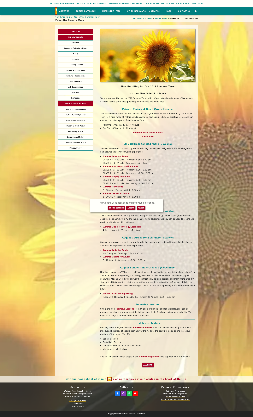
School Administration (75, 70)
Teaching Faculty (76, 65)
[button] (196, 11)
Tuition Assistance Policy (75, 142)
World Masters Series (175, 397)
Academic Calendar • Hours (75, 48)
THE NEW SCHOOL (75, 37)
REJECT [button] (141, 208)
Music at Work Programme (175, 394)
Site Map (75, 92)
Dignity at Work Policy (75, 126)
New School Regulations (76, 109)
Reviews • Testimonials (75, 76)
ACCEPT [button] (131, 208)
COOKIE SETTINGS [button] (116, 208)
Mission (75, 43)
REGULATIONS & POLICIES (75, 104)
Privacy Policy (76, 148)
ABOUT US (75, 31)
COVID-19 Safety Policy (76, 115)
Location (75, 59)
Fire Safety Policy (75, 131)
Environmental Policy (75, 137)
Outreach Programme (175, 391)
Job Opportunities (75, 87)
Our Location (78, 406)
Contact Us (75, 98)
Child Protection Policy (75, 120)
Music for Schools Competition (175, 399)
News (75, 54)
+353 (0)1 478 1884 (77, 401)
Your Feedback (75, 81)
